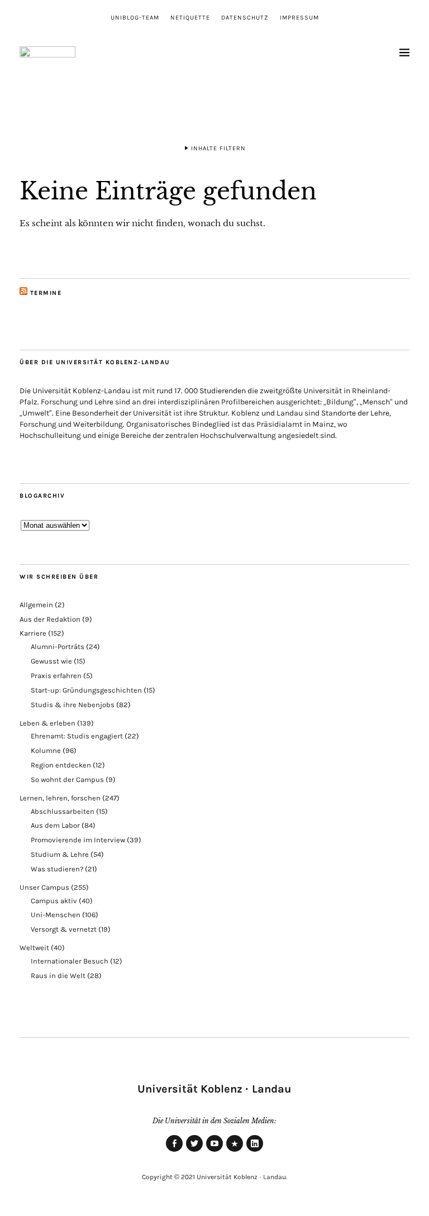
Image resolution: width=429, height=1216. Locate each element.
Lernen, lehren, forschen (60, 798)
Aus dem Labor (55, 825)
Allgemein (36, 604)
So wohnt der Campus (67, 779)
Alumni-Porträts (57, 646)
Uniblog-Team (135, 17)
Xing (234, 1151)
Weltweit (34, 947)
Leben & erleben (47, 723)
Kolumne (46, 750)
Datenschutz (245, 17)
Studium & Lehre (60, 854)
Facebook (174, 1151)
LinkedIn (254, 1151)
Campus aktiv (54, 900)
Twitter (194, 1151)
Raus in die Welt (58, 975)
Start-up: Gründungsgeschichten (86, 690)
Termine (46, 293)
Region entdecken (61, 765)
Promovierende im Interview (78, 840)
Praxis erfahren (56, 675)
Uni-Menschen (55, 914)
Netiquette (190, 17)
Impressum (299, 17)
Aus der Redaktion (50, 619)
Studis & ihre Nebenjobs (73, 704)
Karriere (33, 633)
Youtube (214, 1151)
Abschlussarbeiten (62, 811)
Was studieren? (57, 869)
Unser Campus (44, 887)
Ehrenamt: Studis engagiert (77, 736)
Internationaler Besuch (69, 961)
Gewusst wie (51, 661)
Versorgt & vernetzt (64, 929)
